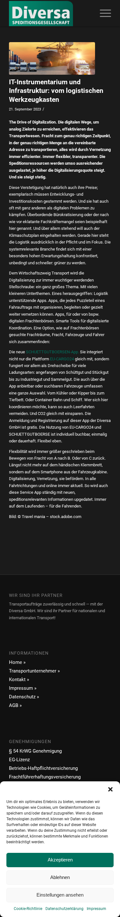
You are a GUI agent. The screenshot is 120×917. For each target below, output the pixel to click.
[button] (110, 789)
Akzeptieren (60, 859)
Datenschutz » (24, 697)
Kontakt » (19, 679)
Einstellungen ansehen (60, 895)
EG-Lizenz (19, 760)
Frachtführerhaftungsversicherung (45, 777)
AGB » (15, 705)
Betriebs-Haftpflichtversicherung (43, 768)
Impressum (96, 908)
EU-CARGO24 (62, 359)
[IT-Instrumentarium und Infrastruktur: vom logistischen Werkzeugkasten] (52, 58)
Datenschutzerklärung (64, 908)
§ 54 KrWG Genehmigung (35, 751)
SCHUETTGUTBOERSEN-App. (52, 352)
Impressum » (22, 688)
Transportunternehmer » (34, 671)
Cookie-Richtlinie (28, 908)
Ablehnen (60, 877)
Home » (17, 662)
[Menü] (102, 13)
